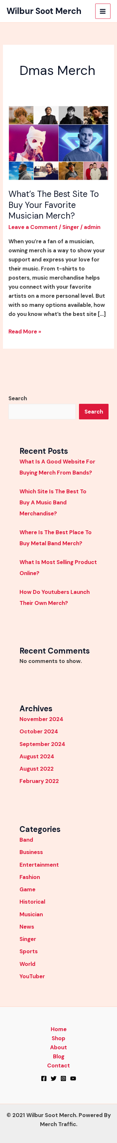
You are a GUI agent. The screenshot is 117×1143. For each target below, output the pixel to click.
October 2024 (39, 731)
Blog (58, 1056)
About (58, 1047)
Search (17, 398)
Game (27, 889)
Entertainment (39, 864)
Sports (29, 951)
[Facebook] (44, 1078)
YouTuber (32, 976)
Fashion (30, 877)
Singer (70, 227)
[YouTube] (73, 1078)
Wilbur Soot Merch (44, 11)
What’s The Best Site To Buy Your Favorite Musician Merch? (53, 205)
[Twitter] (54, 1078)
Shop (58, 1038)
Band (26, 839)
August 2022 (37, 768)
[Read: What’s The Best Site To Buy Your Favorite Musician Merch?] (58, 142)
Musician (31, 914)
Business (31, 852)
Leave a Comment (33, 227)
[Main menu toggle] (103, 11)
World (27, 964)
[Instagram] (63, 1078)
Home (59, 1029)
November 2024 (41, 719)
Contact (58, 1065)
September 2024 (42, 744)
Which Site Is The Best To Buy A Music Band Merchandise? (53, 502)
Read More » (24, 331)
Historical (32, 901)
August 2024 (37, 756)
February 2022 (39, 781)
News (27, 926)
